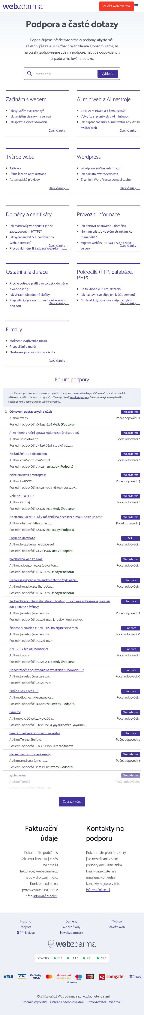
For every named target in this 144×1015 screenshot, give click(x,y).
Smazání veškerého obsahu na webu (34, 733)
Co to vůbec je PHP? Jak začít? (101, 289)
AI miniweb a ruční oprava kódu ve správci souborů (44, 433)
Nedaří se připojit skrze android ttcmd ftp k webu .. (43, 580)
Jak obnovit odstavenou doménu (103, 226)
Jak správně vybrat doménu (28, 122)
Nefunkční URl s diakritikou (28, 454)
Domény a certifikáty (29, 214)
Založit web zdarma (116, 6)
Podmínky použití (35, 1002)
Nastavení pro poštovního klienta (32, 352)
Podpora (26, 927)
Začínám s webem (26, 99)
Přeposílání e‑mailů (23, 347)
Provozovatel (97, 1002)
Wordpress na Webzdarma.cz (101, 168)
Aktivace (15, 168)
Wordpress (89, 157)
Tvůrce (117, 921)
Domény (71, 921)
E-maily (14, 329)
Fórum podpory (72, 379)
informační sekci (45, 896)
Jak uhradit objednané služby (30, 295)
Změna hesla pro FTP (23, 691)
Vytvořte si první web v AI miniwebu (105, 116)
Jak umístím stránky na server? (30, 116)
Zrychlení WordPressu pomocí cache (105, 180)
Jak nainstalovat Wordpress (99, 174)
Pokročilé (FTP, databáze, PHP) (105, 275)
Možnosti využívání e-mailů (28, 341)
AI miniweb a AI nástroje (104, 99)
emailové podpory (79, 397)
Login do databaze (22, 538)
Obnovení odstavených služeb (30, 412)
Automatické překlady (25, 180)
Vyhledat (107, 74)
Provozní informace (98, 214)
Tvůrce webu (20, 157)
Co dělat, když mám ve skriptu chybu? (106, 300)
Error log (15, 712)
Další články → (59, 131)
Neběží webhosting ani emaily (29, 754)
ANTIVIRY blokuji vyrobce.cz (28, 649)
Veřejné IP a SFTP (21, 496)
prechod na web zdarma (26, 559)
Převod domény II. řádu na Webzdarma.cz (38, 248)
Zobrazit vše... (72, 802)
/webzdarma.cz (72, 933)
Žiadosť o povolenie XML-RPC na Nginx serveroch (43, 628)
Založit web (117, 927)
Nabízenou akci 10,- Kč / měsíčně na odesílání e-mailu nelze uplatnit (55, 517)
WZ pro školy (71, 927)
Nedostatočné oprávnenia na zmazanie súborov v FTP (46, 670)
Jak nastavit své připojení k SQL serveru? (108, 295)
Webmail (115, 1002)
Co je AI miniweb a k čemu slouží (103, 111)
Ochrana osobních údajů (67, 1002)
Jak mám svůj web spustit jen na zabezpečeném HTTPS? (31, 228)
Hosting (25, 921)
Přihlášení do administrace (28, 174)
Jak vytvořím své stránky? (27, 111)
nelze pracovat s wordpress (27, 475)
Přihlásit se (26, 933)
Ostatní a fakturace (27, 272)
